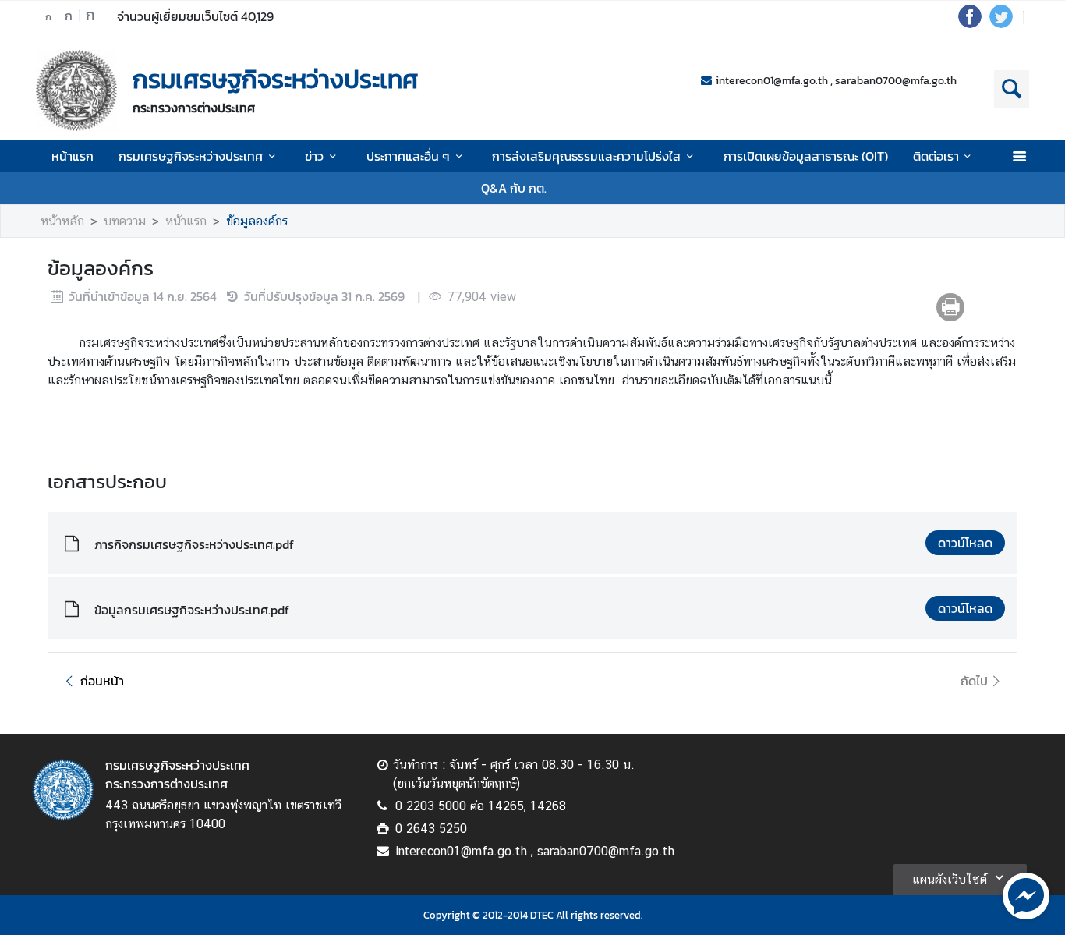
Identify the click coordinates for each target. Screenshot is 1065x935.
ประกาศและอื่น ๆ (408, 156)
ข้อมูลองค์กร (257, 221)
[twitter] (1001, 23)
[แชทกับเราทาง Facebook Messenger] (1026, 894)
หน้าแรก (72, 156)
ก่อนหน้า (102, 680)
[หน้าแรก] (76, 90)
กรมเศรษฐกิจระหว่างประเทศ (191, 156)
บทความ (125, 221)
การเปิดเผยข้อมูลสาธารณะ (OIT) (806, 156)
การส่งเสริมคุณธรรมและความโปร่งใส (586, 156)
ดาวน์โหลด (965, 542)
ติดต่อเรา (936, 156)
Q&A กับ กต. (514, 188)
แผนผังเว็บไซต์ (949, 879)
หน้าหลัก (62, 221)
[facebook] (969, 23)
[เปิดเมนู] (1019, 156)
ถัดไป (974, 680)
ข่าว (314, 156)
